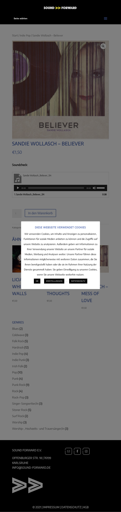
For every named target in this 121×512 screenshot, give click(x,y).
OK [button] (37, 281)
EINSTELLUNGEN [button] (54, 281)
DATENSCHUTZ (78, 281)
